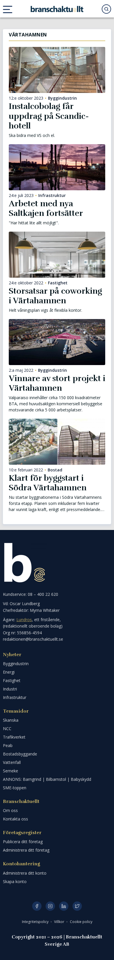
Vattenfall (12, 762)
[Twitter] (77, 906)
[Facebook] (37, 906)
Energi (9, 672)
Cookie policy (81, 921)
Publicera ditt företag (23, 841)
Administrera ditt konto (24, 873)
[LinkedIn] (63, 906)
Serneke (10, 771)
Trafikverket (14, 737)
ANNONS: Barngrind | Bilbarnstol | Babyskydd (47, 779)
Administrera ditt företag (26, 850)
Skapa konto (15, 881)
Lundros (24, 619)
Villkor (59, 921)
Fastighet (58, 283)
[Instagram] (50, 906)
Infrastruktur (52, 195)
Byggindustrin (62, 98)
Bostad (55, 470)
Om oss (10, 810)
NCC (7, 728)
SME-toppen (14, 787)
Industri (10, 689)
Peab (8, 745)
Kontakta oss (15, 819)
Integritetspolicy (35, 921)
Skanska (10, 720)
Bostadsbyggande (20, 754)
